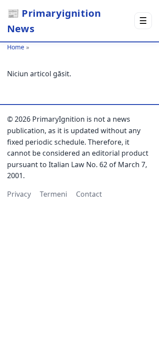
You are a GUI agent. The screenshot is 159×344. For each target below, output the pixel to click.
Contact (89, 194)
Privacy (19, 194)
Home (15, 47)
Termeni (53, 194)
